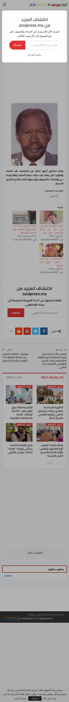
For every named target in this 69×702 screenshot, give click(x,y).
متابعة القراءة (34, 55)
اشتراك (17, 44)
